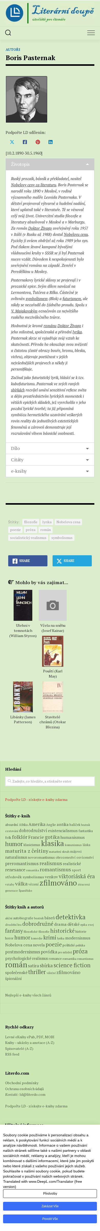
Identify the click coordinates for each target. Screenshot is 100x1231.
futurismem (72, 298)
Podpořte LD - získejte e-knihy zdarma (36, 799)
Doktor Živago (40, 228)
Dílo (15, 448)
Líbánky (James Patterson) (23, 719)
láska (86, 845)
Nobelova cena (68, 521)
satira (33, 966)
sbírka (46, 965)
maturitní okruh (59, 852)
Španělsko (25, 890)
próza (30, 529)
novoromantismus (41, 857)
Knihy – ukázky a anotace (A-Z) (29, 1042)
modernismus (77, 938)
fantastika (85, 831)
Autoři (13, 49)
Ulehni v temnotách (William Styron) (23, 630)
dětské (73, 924)
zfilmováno (58, 883)
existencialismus (63, 830)
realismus (50, 863)
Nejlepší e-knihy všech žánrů (28, 995)
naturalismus (16, 857)
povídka (49, 952)
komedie (37, 938)
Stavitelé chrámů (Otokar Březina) (52, 722)
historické (62, 930)
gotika (52, 836)
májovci (76, 851)
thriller (37, 972)
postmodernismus (22, 952)
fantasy (14, 930)
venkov (51, 876)
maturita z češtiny (26, 850)
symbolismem (37, 298)
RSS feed (12, 1054)
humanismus (73, 837)
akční (8, 918)
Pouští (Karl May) (53, 674)
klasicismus (32, 844)
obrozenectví (66, 857)
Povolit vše (50, 1219)
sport (76, 870)
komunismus (73, 845)
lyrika (77, 331)
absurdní (11, 824)
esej (91, 925)
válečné (51, 973)
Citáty (17, 459)
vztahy (9, 884)
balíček (74, 824)
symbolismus (62, 537)
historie (80, 931)
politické (69, 945)
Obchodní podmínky (21, 1082)
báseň (50, 917)
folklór (19, 836)
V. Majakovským (24, 310)
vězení (33, 884)
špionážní (13, 978)
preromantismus (22, 863)
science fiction (72, 965)
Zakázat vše (50, 1206)
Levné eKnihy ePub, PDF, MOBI (29, 1036)
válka (21, 883)
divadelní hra (13, 925)
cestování (11, 831)
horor (9, 938)
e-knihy (19, 471)
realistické (72, 863)
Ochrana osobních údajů (24, 1088)
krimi (49, 937)
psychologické (18, 958)
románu (50, 325)
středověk (13, 876)
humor (14, 844)
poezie (15, 529)
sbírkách (18, 389)
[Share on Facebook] (24, 142)
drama (60, 924)
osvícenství (85, 857)
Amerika (36, 824)
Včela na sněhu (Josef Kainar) (52, 628)
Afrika (23, 825)
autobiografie (23, 918)
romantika (32, 870)
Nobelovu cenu (76, 234)
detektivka (71, 917)
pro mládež (65, 952)
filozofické (31, 932)
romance (55, 958)
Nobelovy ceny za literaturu (33, 184)
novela (39, 944)
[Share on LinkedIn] (50, 142)
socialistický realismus (28, 537)
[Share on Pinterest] (37, 142)
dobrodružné (37, 923)
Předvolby (50, 1193)
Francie (36, 837)
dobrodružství (33, 830)
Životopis (20, 164)
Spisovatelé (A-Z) (19, 1048)
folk (8, 837)
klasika (52, 843)
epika (83, 925)
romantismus (55, 869)
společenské (16, 972)
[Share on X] (12, 142)
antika (63, 824)
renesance (15, 870)
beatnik (85, 825)
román (45, 529)
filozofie (30, 521)
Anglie (51, 825)
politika (80, 945)
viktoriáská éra (77, 876)
